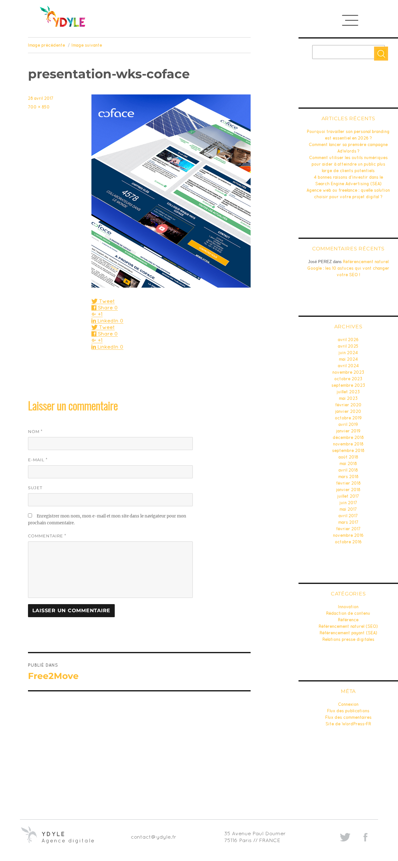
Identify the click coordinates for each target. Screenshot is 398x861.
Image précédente (46, 45)
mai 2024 (348, 359)
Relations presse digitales (348, 639)
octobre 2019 (348, 418)
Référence (348, 619)
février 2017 (348, 528)
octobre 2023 (348, 378)
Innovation (348, 606)
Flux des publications (348, 710)
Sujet (35, 487)
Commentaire (47, 535)
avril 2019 (348, 424)
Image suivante (87, 45)
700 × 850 (39, 107)
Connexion (348, 704)
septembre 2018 (348, 450)
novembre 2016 (348, 535)
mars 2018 (348, 476)
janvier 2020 (348, 411)
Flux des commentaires (348, 717)
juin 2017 (348, 502)
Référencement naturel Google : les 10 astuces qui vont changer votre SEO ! (348, 268)
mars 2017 (348, 522)
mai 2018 (348, 463)
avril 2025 (348, 346)
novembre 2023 (348, 372)
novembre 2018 (348, 444)
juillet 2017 (348, 496)
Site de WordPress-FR (348, 724)
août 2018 (348, 457)
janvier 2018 (348, 489)
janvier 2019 (348, 431)
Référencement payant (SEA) (348, 633)
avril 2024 (348, 365)
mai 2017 (348, 509)
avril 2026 (348, 339)
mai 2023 (348, 398)
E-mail (38, 459)
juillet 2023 (348, 392)
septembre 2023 (348, 385)
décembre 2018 (348, 437)
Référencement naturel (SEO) (348, 626)
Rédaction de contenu (348, 613)
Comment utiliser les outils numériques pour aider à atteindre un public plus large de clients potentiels (348, 164)
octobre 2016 (348, 542)
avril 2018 (348, 470)
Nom (35, 431)
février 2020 (348, 405)
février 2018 (348, 483)
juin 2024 (348, 352)
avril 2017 (348, 515)
